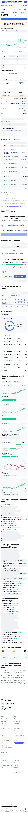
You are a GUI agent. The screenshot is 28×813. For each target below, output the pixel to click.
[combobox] (14, 59)
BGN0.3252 (10, 576)
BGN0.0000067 (10, 626)
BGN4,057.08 (10, 611)
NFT (2, 742)
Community (16, 762)
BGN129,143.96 (11, 603)
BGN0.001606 (10, 589)
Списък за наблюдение (6, 747)
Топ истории (4, 726)
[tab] (18, 56)
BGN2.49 (8, 609)
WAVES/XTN (14, 152)
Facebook (16, 770)
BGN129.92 (11, 617)
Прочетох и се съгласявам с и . (15, 231)
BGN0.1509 (11, 628)
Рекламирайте (4, 718)
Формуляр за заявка (6, 762)
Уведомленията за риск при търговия (14, 231)
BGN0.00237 (12, 583)
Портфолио (3, 745)
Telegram (16, 765)
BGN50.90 (14, 563)
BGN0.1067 (10, 587)
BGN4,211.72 (10, 549)
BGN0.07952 (10, 605)
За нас (15, 716)
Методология (17, 737)
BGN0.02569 (11, 570)
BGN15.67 (11, 554)
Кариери (16, 740)
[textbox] (15, 272)
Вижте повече (24, 262)
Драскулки (3, 749)
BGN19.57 (10, 624)
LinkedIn (16, 774)
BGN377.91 (14, 579)
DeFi (2, 119)
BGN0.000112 (11, 585)
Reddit (15, 772)
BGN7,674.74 (11, 558)
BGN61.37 (14, 573)
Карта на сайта (4, 752)
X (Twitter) (16, 760)
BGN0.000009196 (12, 632)
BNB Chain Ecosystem (19, 119)
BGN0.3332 (9, 640)
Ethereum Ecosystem (9, 119)
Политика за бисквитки (19, 730)
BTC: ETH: (10, 5)
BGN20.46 (10, 551)
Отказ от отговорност (19, 735)
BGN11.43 (8, 607)
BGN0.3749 (10, 621)
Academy (3, 716)
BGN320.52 (14, 561)
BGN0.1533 (8, 619)
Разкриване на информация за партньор (13, 206)
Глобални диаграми (5, 740)
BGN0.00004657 (11, 591)
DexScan (3, 735)
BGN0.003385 (12, 593)
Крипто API (3, 733)
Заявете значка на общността (9, 134)
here (11, 25)
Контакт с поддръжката (6, 765)
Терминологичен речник (6, 770)
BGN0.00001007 (11, 556)
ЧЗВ (2, 767)
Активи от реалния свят (6, 737)
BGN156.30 (10, 613)
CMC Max (3, 723)
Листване (3, 760)
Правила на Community (19, 733)
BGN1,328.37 (10, 615)
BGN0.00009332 (12, 642)
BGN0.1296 (10, 638)
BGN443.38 (14, 566)
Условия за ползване (19, 718)
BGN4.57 (12, 636)
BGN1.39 (8, 630)
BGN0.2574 (10, 634)
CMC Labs (3, 721)
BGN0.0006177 (11, 581)
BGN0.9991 (11, 568)
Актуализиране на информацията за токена (12, 130)
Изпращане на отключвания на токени (11, 132)
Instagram (16, 767)
